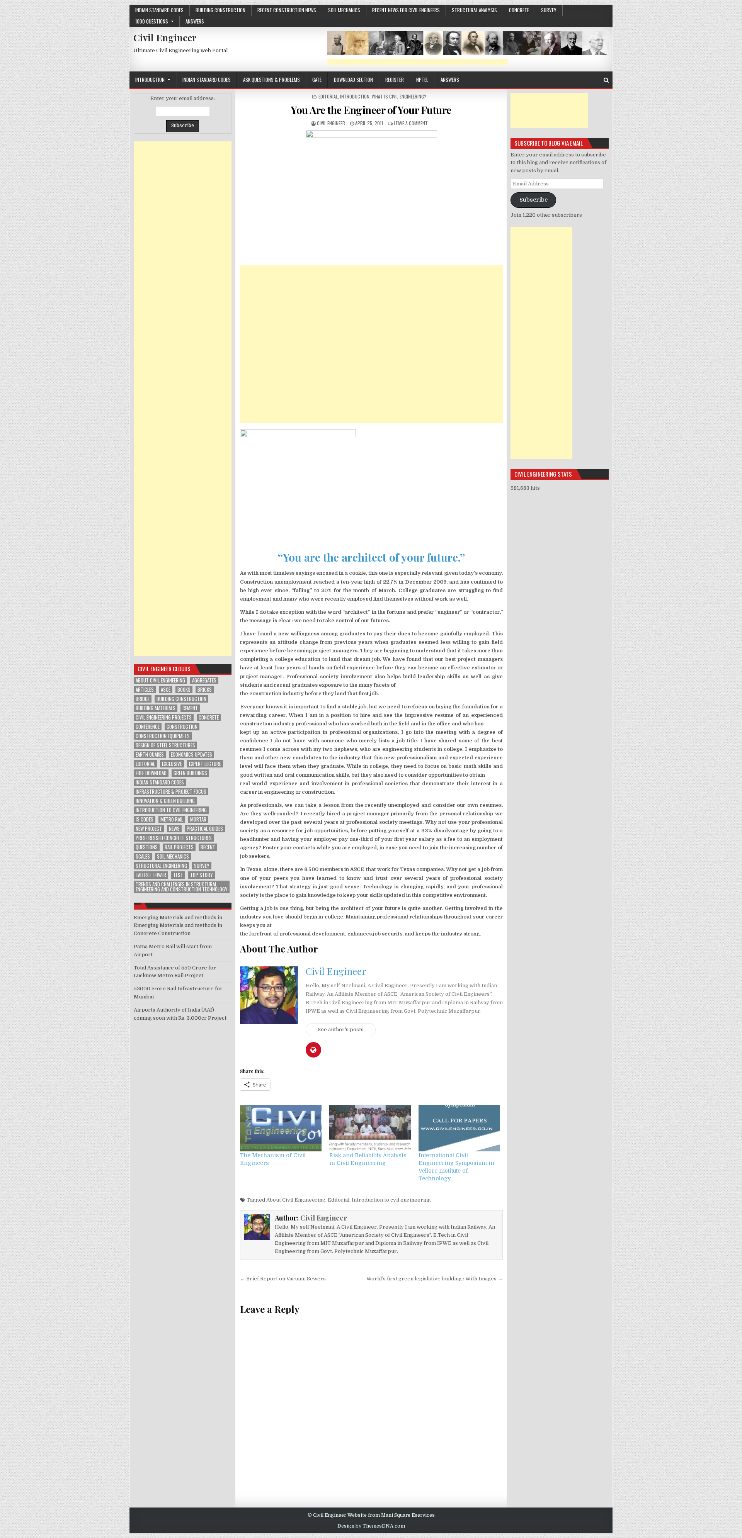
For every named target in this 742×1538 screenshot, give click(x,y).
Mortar (198, 819)
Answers (195, 21)
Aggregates (204, 680)
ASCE (165, 689)
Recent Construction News (286, 10)
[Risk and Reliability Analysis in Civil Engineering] (370, 1128)
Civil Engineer (165, 37)
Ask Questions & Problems (271, 79)
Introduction (150, 79)
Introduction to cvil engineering (391, 1200)
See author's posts (341, 1029)
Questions (147, 847)
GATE (317, 79)
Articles (145, 689)
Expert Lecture (205, 763)
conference (148, 726)
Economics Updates (191, 754)
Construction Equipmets (163, 736)
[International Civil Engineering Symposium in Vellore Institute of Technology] (459, 1128)
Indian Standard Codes (159, 10)
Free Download (151, 773)
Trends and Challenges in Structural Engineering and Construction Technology (182, 887)
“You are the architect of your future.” (371, 557)
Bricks (204, 689)
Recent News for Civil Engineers (406, 10)
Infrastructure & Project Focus (171, 791)
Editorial (328, 96)
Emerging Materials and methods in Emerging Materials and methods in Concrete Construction (178, 926)
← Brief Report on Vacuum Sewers (283, 1279)
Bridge (143, 699)
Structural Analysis (474, 10)
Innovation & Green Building (165, 801)
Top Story (201, 875)
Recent (208, 847)
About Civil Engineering (295, 1200)
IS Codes (144, 819)
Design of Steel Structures (165, 745)
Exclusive (172, 763)
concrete (519, 10)
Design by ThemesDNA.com (371, 1526)
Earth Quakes (150, 754)
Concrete (209, 717)
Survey (548, 10)
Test (178, 875)
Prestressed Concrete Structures (174, 838)
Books (184, 689)
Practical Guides (205, 828)
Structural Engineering (161, 865)
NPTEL (422, 79)
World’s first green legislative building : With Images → (434, 1279)
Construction (182, 726)
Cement (190, 708)
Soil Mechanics (344, 10)
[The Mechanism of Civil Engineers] (281, 1128)
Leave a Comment (411, 123)
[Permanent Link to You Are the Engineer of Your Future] (371, 195)
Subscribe (533, 200)
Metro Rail (171, 819)
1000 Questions (151, 21)
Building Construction (220, 10)
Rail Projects (179, 847)
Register (394, 79)
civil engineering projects (164, 717)
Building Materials (155, 708)
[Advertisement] (417, 62)
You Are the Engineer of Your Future (371, 110)
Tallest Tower (151, 875)
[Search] (606, 80)
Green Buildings (190, 773)
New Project (149, 828)
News (174, 828)
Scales (143, 856)
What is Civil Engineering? (399, 96)
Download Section (353, 79)
